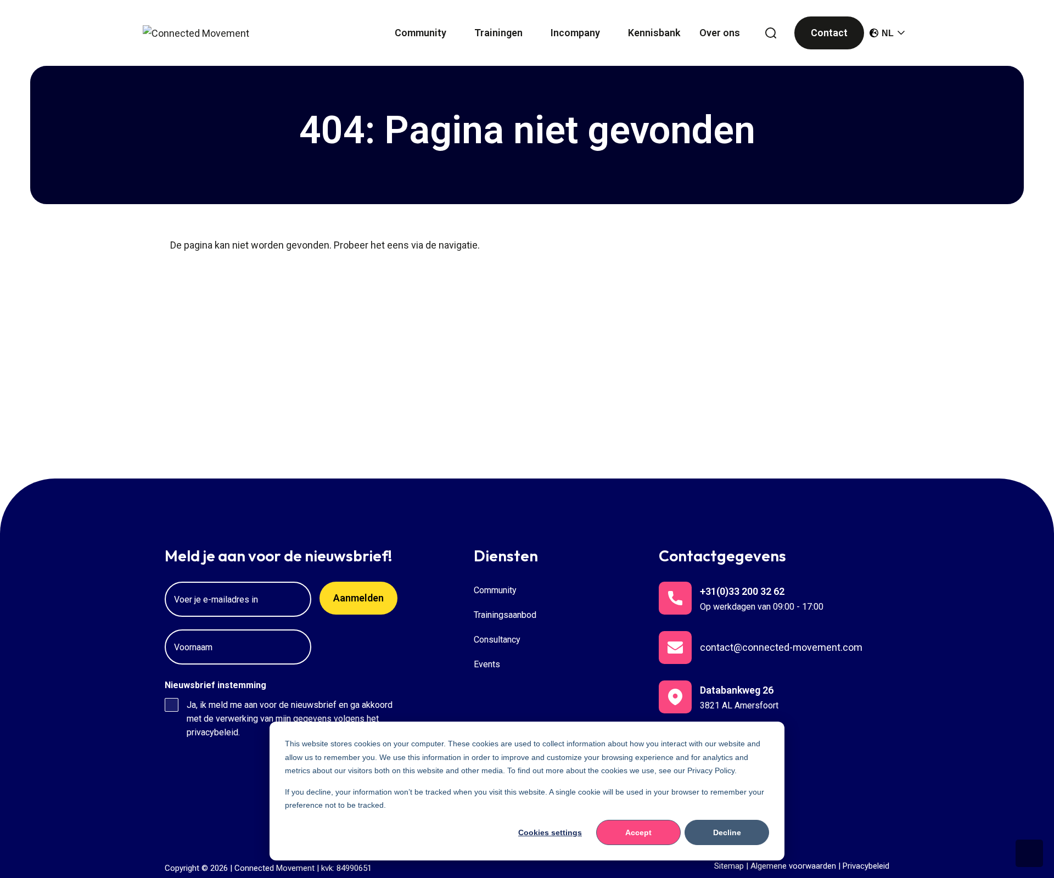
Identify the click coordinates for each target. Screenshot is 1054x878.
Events (487, 664)
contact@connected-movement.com (781, 647)
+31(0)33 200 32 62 (742, 591)
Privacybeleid (866, 866)
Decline (727, 832)
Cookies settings (550, 832)
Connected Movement (274, 868)
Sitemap (729, 866)
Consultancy (497, 639)
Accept (638, 832)
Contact (829, 32)
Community (495, 590)
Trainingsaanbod (505, 615)
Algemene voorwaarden (793, 866)
